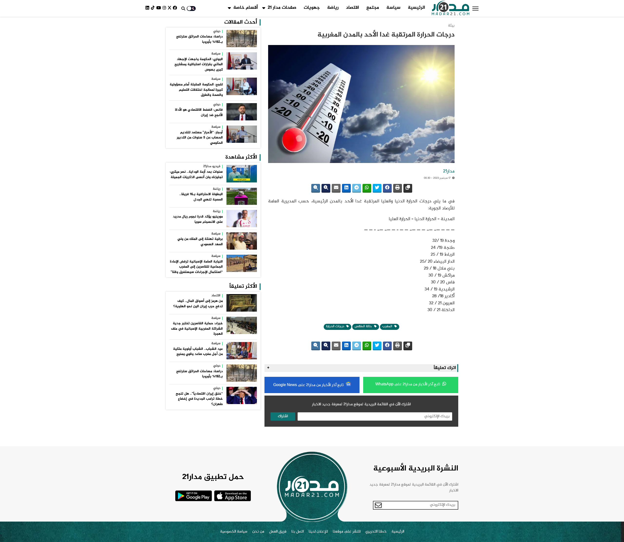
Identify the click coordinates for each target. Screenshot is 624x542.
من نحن (258, 532)
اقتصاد (352, 8)
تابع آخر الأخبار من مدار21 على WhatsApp (408, 384)
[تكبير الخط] (326, 188)
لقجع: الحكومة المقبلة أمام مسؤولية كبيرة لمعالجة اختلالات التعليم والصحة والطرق (196, 90)
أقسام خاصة (245, 8)
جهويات (312, 8)
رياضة (333, 8)
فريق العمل (277, 532)
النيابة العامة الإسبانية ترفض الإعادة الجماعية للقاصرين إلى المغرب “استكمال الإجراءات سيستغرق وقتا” (196, 267)
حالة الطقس (364, 326)
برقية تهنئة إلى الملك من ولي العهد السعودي (200, 241)
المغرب (387, 326)
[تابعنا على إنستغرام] (165, 8)
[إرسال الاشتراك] (378, 505)
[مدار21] (450, 8)
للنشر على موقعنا (347, 532)
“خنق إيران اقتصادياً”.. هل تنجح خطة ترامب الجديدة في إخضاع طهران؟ (199, 399)
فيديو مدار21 (211, 166)
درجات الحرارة (335, 326)
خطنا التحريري (376, 532)
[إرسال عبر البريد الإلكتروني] (336, 188)
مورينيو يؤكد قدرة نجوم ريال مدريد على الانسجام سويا (198, 219)
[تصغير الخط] (315, 188)
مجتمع (372, 8)
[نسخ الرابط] (407, 188)
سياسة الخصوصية (233, 532)
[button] (475, 8)
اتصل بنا (297, 532)
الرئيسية (416, 8)
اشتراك (283, 416)
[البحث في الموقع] (183, 8)
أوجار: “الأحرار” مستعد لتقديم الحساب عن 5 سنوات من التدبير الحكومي (200, 138)
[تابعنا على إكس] (170, 8)
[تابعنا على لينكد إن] (148, 8)
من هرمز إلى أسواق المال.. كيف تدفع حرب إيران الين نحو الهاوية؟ (198, 303)
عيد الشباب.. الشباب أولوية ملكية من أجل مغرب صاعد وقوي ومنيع (198, 351)
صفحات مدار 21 (282, 8)
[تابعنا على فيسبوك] (176, 8)
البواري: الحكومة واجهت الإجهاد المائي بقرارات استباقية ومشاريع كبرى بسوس (199, 64)
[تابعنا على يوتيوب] (159, 8)
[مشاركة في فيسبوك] (387, 188)
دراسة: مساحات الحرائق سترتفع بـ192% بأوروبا (199, 39)
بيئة (451, 25)
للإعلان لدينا (318, 532)
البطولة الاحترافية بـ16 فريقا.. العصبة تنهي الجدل (201, 197)
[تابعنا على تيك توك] (153, 8)
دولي (216, 31)
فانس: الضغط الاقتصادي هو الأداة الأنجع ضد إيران (199, 112)
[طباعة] (397, 188)
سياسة (393, 8)
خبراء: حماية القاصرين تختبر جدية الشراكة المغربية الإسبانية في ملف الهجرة (197, 329)
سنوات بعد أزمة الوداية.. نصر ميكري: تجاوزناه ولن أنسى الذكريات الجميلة (196, 174)
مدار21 (449, 171)
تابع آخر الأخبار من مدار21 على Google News (309, 385)
